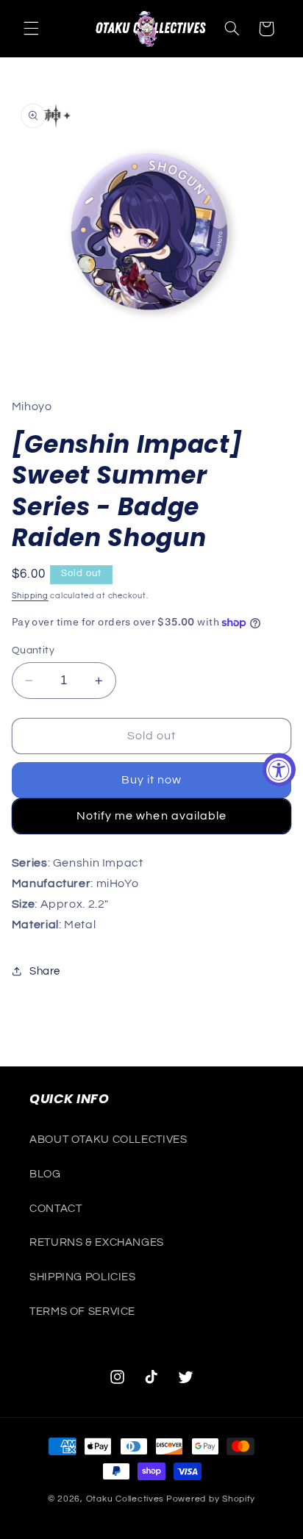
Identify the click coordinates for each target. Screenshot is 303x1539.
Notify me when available (151, 816)
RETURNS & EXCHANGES (96, 1242)
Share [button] (44, 971)
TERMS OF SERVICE (82, 1311)
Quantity (33, 650)
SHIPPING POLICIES (82, 1276)
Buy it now (151, 780)
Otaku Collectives (125, 1499)
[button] (31, 29)
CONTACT (55, 1208)
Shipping (30, 596)
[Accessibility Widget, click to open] (279, 769)
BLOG (45, 1174)
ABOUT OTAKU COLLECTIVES (108, 1139)
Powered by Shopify (210, 1499)
